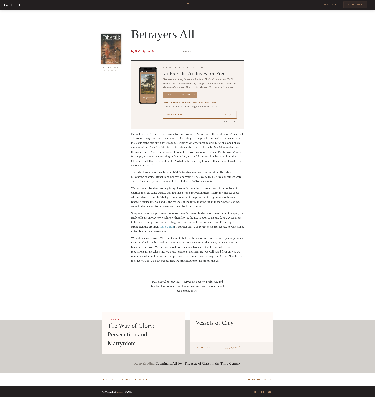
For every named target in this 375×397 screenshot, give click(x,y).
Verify (228, 114)
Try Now (179, 95)
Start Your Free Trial (256, 379)
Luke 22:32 (167, 226)
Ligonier (120, 391)
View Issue (111, 71)
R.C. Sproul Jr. (145, 51)
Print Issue (330, 5)
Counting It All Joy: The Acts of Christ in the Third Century (198, 363)
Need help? (230, 121)
